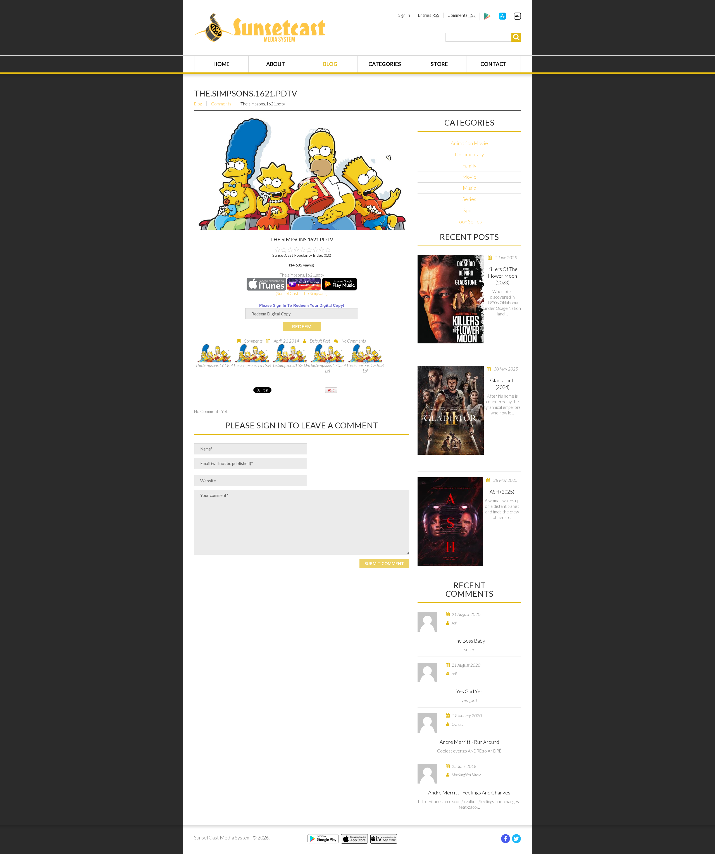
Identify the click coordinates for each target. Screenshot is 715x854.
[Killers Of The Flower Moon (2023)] (451, 299)
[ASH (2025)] (450, 521)
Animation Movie (469, 143)
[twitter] (516, 838)
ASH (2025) (502, 492)
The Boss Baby (469, 641)
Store (439, 64)
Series (469, 199)
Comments (461, 15)
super (469, 649)
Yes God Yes (469, 691)
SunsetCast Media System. (223, 837)
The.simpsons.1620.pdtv (290, 365)
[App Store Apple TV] (517, 17)
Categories (384, 64)
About (275, 64)
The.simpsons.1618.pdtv (214, 365)
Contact (493, 64)
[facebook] (505, 838)
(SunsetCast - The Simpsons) (302, 293)
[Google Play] (487, 17)
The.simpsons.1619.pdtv (252, 365)
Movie (469, 177)
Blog (330, 64)
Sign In (404, 15)
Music (469, 188)
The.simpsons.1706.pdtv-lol (365, 368)
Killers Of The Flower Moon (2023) (502, 276)
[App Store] (502, 17)
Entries (428, 15)
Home (221, 64)
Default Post (320, 340)
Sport (469, 210)
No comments (354, 340)
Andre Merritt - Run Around (469, 742)
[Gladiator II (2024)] (451, 410)
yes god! (469, 700)
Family (469, 165)
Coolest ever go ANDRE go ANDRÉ (469, 750)
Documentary (469, 154)
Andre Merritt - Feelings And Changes (469, 792)
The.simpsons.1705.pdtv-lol (327, 368)
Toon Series (469, 221)
